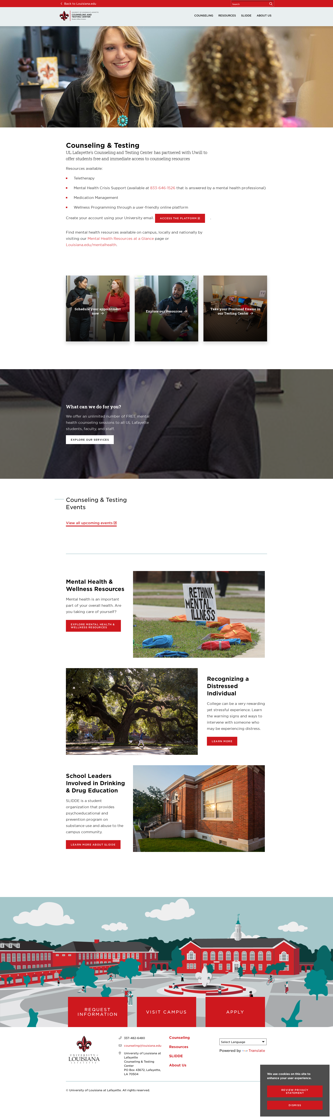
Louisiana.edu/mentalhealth (91, 245)
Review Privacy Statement (295, 1091)
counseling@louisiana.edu (142, 1045)
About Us (264, 15)
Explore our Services (90, 439)
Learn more (222, 741)
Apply (235, 1012)
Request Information (98, 1012)
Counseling (203, 15)
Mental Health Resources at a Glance (121, 238)
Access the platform (178, 218)
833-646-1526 (162, 188)
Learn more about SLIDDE (93, 844)
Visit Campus (166, 1012)
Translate (257, 1050)
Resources (227, 15)
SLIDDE (246, 15)
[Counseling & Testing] (79, 16)
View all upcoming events (89, 523)
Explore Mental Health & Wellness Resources (93, 626)
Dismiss (295, 1105)
